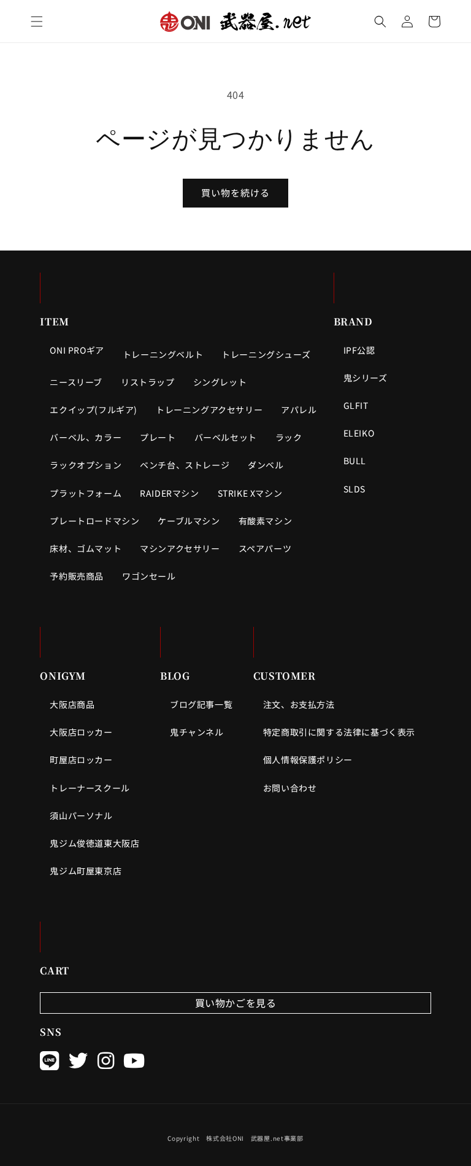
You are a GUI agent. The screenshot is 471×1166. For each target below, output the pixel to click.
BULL (354, 460)
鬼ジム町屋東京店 (85, 871)
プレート (157, 437)
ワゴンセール (149, 576)
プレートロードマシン (94, 521)
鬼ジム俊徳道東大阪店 (94, 843)
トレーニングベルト (163, 354)
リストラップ (148, 382)
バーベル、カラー (85, 437)
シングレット (220, 382)
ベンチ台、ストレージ (184, 465)
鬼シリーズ (365, 377)
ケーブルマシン (189, 521)
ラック (288, 437)
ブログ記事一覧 (201, 704)
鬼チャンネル (197, 732)
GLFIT (356, 405)
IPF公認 (359, 350)
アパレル (298, 409)
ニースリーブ (76, 382)
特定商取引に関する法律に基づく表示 (339, 732)
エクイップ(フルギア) (93, 409)
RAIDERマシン (169, 493)
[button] (36, 21)
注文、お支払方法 (299, 704)
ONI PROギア (77, 350)
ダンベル (265, 465)
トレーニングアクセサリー (209, 409)
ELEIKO (359, 433)
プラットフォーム (85, 493)
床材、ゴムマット (85, 548)
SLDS (354, 489)
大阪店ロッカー (81, 732)
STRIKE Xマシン (250, 493)
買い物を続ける (235, 192)
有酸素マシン (266, 521)
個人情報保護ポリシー (308, 759)
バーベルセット (225, 437)
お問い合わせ (290, 788)
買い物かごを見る (236, 1002)
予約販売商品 (77, 576)
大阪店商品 (72, 704)
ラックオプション (85, 465)
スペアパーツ (265, 548)
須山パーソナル (81, 815)
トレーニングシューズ (265, 354)
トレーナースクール (89, 788)
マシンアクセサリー (180, 548)
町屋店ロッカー (81, 759)
